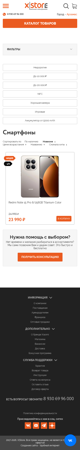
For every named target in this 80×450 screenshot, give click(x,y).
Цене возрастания (13, 144)
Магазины (40, 339)
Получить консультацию (40, 257)
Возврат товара (40, 370)
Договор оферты (40, 389)
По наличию (31, 141)
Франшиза (40, 317)
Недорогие (40, 67)
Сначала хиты (57, 144)
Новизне (48, 141)
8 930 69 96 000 (15, 14)
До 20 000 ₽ (40, 85)
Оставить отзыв (40, 384)
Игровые (40, 111)
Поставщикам (40, 308)
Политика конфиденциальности (40, 413)
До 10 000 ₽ (40, 76)
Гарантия (40, 366)
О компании (40, 303)
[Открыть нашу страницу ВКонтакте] (70, 440)
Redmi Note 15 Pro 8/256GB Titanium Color (35, 202)
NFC (40, 93)
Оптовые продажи (40, 322)
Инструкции (40, 375)
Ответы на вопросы (40, 380)
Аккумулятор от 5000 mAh (40, 120)
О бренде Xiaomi (40, 334)
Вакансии (40, 344)
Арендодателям (40, 312)
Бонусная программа (40, 353)
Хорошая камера (40, 102)
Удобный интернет (50, 445)
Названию (37, 144)
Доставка (40, 348)
